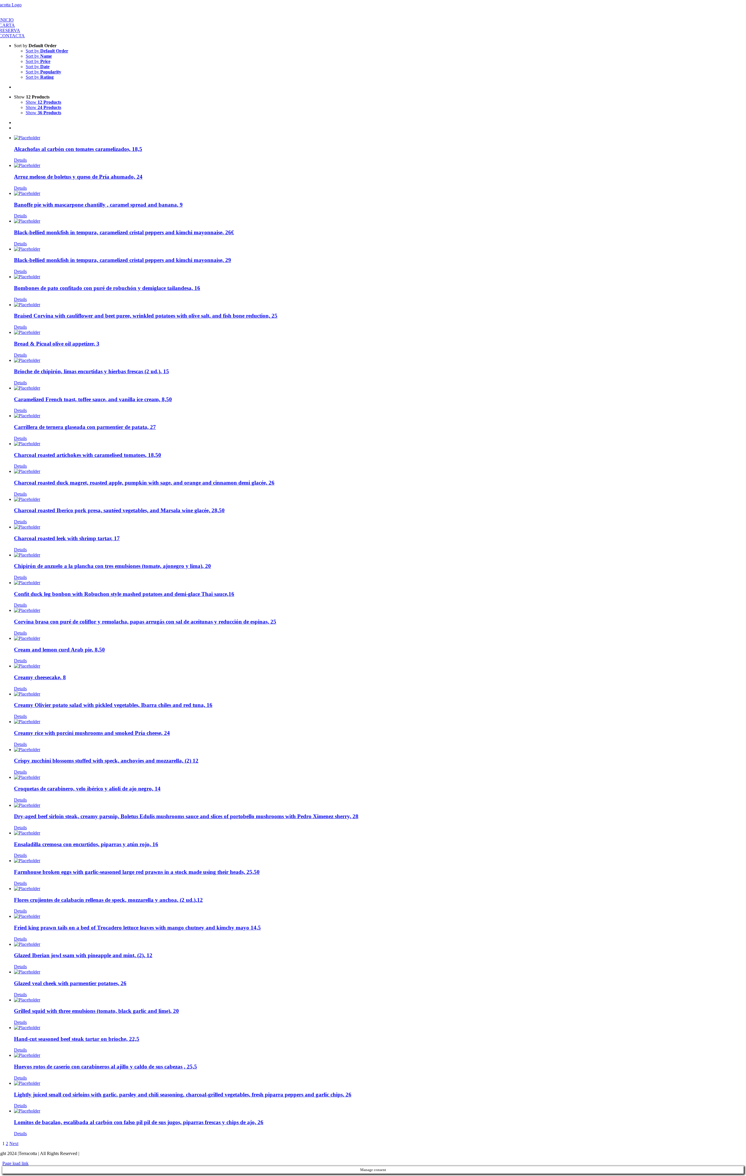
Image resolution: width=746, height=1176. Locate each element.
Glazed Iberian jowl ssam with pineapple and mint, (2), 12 (83, 955)
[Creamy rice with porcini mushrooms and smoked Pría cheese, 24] (379, 721)
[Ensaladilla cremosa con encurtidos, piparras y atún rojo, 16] (379, 833)
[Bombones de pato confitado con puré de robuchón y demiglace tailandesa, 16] (379, 276)
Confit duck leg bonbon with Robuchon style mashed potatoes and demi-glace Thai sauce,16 (124, 594)
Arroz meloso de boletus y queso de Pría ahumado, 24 (78, 177)
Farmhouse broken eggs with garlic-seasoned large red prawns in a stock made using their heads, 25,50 (137, 872)
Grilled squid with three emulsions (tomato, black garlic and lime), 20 (96, 1011)
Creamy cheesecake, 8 (40, 677)
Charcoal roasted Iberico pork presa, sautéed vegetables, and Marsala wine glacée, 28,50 (119, 510)
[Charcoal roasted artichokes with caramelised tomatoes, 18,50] (379, 443)
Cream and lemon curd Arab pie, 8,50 (59, 650)
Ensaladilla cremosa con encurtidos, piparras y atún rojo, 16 (86, 844)
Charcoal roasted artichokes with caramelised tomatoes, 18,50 (87, 455)
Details (20, 160)
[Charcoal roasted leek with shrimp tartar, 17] (379, 527)
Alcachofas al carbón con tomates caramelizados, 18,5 (78, 149)
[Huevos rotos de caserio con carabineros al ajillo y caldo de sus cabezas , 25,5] (379, 1055)
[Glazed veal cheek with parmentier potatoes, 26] (379, 972)
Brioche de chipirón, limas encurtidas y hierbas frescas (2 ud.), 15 (91, 371)
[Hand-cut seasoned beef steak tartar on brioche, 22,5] (379, 1027)
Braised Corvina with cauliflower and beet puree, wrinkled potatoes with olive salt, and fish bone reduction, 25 (145, 316)
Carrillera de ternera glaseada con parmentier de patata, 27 (85, 427)
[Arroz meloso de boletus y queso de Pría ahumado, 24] (379, 165)
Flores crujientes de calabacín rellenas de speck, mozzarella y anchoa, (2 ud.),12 (108, 900)
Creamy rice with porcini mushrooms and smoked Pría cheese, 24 (92, 733)
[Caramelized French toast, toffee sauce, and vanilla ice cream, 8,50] (379, 388)
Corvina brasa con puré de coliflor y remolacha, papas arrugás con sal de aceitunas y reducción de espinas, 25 (145, 622)
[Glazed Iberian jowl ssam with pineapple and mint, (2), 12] (379, 944)
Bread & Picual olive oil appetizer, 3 (56, 344)
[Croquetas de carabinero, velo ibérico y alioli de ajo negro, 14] (379, 777)
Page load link (15, 1163)
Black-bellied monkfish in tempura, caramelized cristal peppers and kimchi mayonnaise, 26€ (124, 232)
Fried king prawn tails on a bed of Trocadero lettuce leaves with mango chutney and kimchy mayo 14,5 (137, 928)
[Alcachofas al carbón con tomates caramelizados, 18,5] (379, 137)
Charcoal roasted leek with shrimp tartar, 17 (67, 538)
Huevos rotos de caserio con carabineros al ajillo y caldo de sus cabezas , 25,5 (105, 1067)
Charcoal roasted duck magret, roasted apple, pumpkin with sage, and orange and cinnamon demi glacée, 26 (144, 483)
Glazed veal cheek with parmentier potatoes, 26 (70, 983)
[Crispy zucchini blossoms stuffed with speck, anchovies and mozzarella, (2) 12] (379, 749)
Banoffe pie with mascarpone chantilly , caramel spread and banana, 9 (98, 205)
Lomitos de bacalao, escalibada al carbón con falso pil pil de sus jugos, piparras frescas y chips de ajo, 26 (138, 1122)
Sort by (47, 50)
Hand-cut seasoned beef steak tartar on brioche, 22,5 (76, 1039)
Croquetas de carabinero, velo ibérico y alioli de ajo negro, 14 (87, 789)
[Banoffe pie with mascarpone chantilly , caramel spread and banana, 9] (379, 193)
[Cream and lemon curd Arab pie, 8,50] (379, 638)
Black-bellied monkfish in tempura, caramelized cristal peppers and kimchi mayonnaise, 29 (122, 260)
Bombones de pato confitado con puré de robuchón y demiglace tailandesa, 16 (107, 288)
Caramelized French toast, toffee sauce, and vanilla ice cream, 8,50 (93, 399)
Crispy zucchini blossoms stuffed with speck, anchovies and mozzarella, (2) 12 (106, 761)
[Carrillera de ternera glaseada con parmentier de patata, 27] (379, 415)
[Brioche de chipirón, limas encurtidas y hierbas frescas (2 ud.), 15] (379, 360)
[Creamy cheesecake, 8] (379, 666)
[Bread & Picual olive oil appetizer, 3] (379, 332)
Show (43, 102)
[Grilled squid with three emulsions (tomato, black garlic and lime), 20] (379, 1000)
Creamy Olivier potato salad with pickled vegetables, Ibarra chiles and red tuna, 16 (113, 705)
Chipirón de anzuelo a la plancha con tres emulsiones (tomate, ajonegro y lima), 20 (112, 566)
